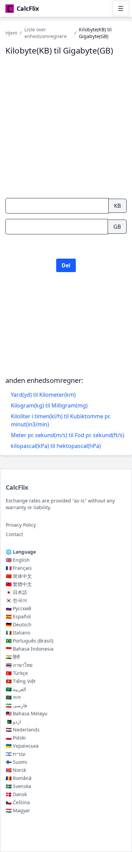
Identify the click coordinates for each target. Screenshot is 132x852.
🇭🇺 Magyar (18, 810)
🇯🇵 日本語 (16, 592)
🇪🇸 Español (18, 616)
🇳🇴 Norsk (16, 770)
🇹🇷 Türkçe (17, 673)
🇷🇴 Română (18, 778)
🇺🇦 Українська (22, 746)
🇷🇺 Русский (18, 608)
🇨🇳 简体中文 (19, 576)
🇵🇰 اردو (13, 721)
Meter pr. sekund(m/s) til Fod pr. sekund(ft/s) (67, 435)
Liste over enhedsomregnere (45, 32)
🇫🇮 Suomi (16, 762)
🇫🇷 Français (19, 568)
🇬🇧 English (18, 560)
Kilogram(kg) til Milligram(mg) (49, 405)
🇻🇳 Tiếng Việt (21, 681)
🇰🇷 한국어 (16, 600)
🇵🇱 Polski (16, 737)
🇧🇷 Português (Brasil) (29, 640)
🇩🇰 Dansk (16, 794)
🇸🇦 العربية (16, 689)
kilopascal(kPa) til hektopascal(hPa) (56, 446)
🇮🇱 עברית (15, 754)
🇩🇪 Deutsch (18, 624)
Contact (14, 534)
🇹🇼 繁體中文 (19, 584)
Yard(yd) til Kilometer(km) (43, 394)
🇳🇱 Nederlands (23, 729)
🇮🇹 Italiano (18, 632)
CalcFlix (17, 487)
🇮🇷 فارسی (16, 705)
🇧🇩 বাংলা (13, 697)
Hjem (11, 33)
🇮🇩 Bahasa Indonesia (29, 649)
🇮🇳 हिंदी (13, 657)
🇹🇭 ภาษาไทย (19, 665)
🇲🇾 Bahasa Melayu (26, 713)
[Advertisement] (66, 333)
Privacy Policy (21, 525)
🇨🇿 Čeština (18, 802)
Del (66, 265)
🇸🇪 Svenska (18, 786)
